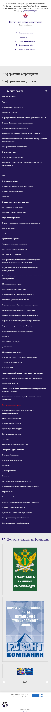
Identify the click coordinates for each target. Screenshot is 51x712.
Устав (4, 233)
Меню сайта (23, 37)
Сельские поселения (26, 33)
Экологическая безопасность (12, 497)
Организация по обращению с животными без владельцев (22, 373)
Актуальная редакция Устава (12, 362)
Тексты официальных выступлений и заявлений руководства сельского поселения (24, 390)
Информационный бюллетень (12, 107)
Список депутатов (8, 228)
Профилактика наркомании (12, 460)
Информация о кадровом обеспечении (15, 518)
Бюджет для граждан (9, 112)
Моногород (6, 465)
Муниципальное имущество (12, 352)
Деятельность (7, 347)
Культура (5, 336)
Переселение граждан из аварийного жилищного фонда (22, 378)
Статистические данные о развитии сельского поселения (22, 133)
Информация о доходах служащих (14, 147)
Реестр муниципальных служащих (14, 249)
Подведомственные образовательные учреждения (20, 305)
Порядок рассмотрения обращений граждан (17, 326)
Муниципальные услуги (11, 341)
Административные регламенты (13, 507)
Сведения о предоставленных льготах (15, 300)
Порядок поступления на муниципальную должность (21, 321)
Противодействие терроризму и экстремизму (18, 186)
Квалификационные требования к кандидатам (18, 310)
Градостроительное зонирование (14, 212)
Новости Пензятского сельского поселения (17, 123)
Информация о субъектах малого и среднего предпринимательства (18, 411)
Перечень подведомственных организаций (17, 331)
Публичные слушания (10, 181)
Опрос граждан (7, 492)
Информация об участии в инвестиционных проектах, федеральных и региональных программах (21, 261)
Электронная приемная (27, 41)
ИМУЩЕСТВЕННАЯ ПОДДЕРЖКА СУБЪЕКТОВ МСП (19, 357)
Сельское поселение (9, 97)
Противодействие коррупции (12, 191)
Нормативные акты (9, 152)
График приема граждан (10, 239)
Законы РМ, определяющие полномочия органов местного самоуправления (23, 277)
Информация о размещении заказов (15, 128)
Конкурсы (5, 476)
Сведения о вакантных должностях (14, 244)
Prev (3, 682)
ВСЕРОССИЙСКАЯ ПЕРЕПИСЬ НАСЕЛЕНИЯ (16, 481)
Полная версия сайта (26, 45)
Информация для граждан (11, 423)
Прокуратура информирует (11, 429)
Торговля (5, 439)
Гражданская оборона (10, 383)
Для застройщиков (9, 471)
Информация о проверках (11, 405)
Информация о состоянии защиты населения (18, 294)
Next (47, 682)
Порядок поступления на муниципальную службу (20, 315)
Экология (5, 197)
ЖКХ (4, 170)
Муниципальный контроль (11, 284)
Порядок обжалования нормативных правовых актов (21, 223)
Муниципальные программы (12, 207)
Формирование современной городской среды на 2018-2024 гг (24, 118)
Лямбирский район (25, 25)
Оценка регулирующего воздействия (15, 444)
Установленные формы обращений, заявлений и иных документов (21, 398)
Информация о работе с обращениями (15, 523)
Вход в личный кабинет (27, 49)
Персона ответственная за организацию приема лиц (20, 502)
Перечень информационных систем (15, 289)
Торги (4, 102)
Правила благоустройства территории (15, 202)
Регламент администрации (11, 254)
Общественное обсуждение (11, 418)
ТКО (3, 176)
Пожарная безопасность (10, 455)
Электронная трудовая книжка (13, 450)
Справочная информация (11, 218)
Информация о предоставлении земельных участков (20, 486)
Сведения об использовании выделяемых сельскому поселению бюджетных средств (24, 140)
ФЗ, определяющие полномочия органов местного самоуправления (20, 269)
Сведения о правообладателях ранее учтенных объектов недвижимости (22, 164)
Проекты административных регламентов (17, 512)
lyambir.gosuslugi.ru (30, 11)
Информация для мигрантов (12, 434)
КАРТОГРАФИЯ (7, 368)
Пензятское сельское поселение (25, 22)
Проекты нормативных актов (12, 157)
